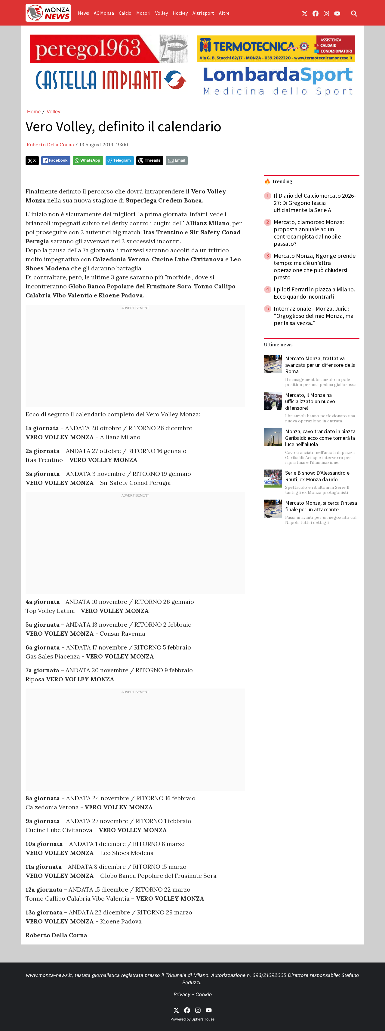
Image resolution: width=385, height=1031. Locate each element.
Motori (143, 13)
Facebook (58, 160)
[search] (354, 13)
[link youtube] (337, 13)
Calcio (125, 13)
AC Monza (104, 13)
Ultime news (278, 344)
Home (34, 111)
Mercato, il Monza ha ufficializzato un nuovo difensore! (310, 401)
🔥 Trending (278, 181)
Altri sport (203, 13)
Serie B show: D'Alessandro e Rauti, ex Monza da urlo (317, 476)
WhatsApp (90, 160)
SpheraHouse (203, 1019)
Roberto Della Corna (50, 144)
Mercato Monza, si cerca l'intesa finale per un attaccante (321, 506)
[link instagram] (326, 13)
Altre (224, 13)
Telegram (122, 160)
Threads (152, 160)
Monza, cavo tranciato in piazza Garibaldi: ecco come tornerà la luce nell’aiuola (320, 438)
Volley (161, 13)
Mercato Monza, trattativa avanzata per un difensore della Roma (320, 365)
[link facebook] (315, 13)
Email (180, 160)
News (83, 13)
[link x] (304, 13)
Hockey (180, 13)
